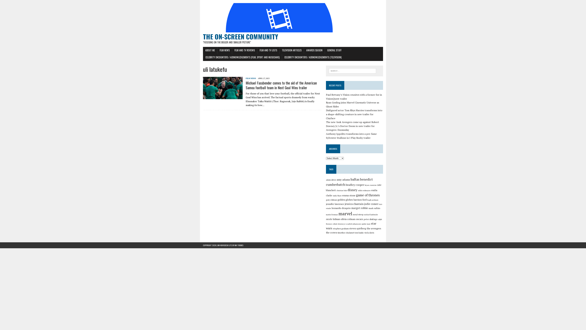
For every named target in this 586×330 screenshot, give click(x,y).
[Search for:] (352, 70)
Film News (225, 50)
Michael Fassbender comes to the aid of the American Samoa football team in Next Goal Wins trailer (281, 85)
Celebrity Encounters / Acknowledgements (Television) (313, 57)
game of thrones (368, 195)
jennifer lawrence (335, 204)
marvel (345, 213)
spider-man (366, 224)
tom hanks (359, 232)
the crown (331, 232)
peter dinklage (370, 219)
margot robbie (359, 208)
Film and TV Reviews (244, 50)
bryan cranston (370, 185)
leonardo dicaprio (341, 208)
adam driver (331, 180)
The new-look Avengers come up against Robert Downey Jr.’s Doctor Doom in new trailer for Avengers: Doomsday (352, 126)
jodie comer (371, 204)
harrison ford (360, 199)
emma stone (348, 195)
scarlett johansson (353, 224)
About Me (210, 50)
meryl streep (358, 214)
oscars (359, 219)
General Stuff (334, 50)
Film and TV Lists (268, 50)
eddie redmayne (364, 190)
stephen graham (341, 228)
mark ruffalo (374, 208)
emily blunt (337, 195)
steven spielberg (357, 228)
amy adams (343, 179)
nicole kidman (333, 219)
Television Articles (292, 50)
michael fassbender (371, 215)
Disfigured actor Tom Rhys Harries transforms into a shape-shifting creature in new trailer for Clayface (354, 114)
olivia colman (348, 219)
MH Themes (239, 245)
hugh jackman (372, 200)
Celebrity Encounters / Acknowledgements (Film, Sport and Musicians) (242, 57)
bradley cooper (355, 185)
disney (352, 190)
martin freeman (332, 214)
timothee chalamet (346, 232)
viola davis (369, 232)
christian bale (341, 190)
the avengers (374, 228)
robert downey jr (339, 224)
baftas (355, 179)
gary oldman (331, 200)
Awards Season (314, 50)
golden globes (345, 199)
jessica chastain (354, 204)
